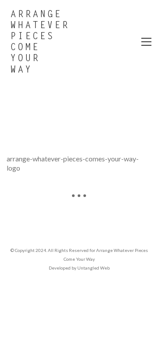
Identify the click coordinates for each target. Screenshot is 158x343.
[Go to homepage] (39, 42)
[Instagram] (79, 225)
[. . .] (79, 199)
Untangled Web (93, 267)
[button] (146, 42)
